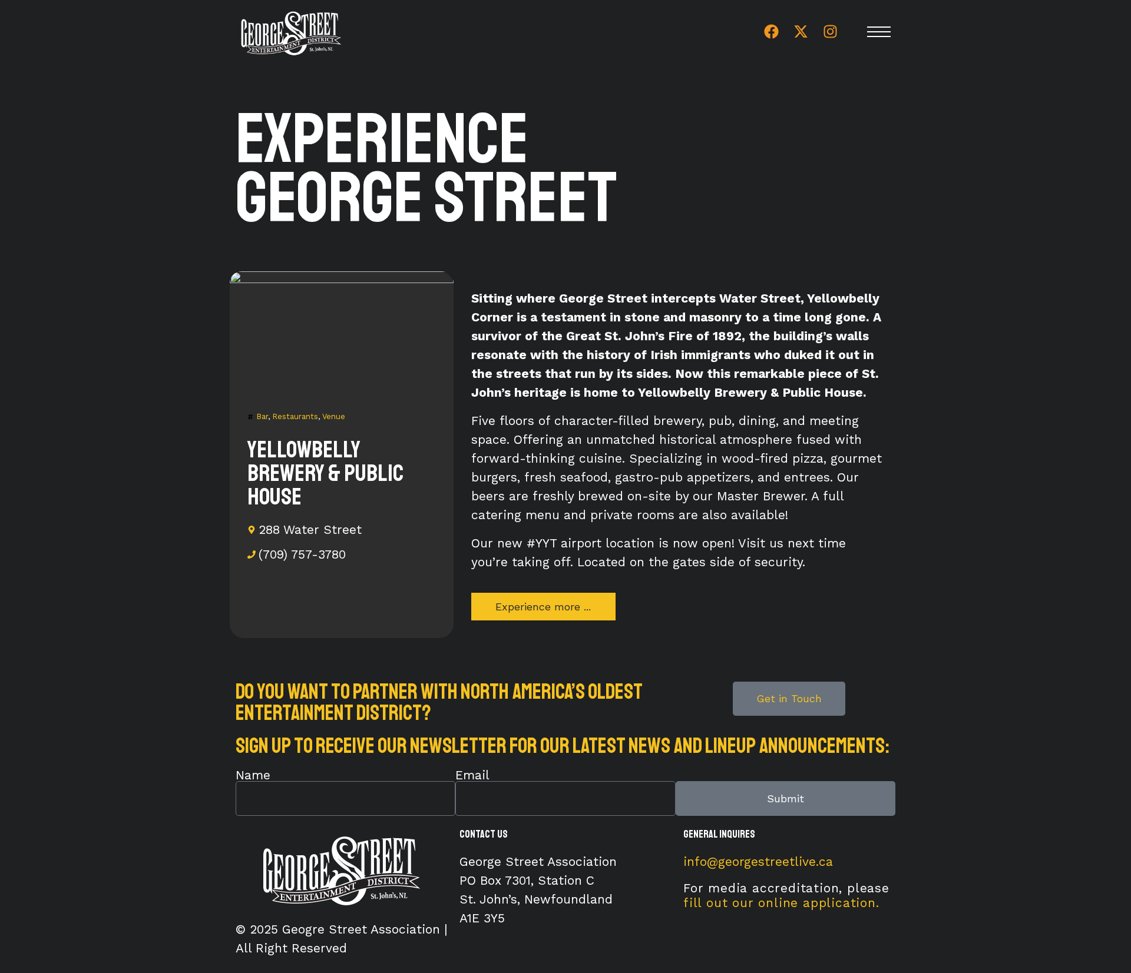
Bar (262, 416)
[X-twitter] (800, 32)
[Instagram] (830, 32)
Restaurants (295, 416)
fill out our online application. (781, 902)
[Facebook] (771, 32)
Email (472, 775)
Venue (333, 416)
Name (253, 775)
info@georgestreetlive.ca (758, 861)
